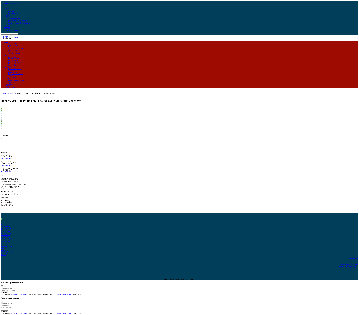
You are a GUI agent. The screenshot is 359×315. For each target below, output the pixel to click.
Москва (15, 37)
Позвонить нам (353, 258)
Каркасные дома (13, 47)
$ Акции (7, 27)
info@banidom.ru (6, 158)
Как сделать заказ (6, 253)
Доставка (7, 25)
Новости (11, 11)
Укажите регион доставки (9, 3)
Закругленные (12, 82)
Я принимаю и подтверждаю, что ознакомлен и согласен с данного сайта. (42, 294)
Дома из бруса (12, 43)
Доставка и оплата (7, 246)
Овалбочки (11, 70)
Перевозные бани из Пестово (17, 80)
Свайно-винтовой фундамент (17, 22)
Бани (6, 55)
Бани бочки (8, 67)
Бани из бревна (13, 60)
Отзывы (7, 15)
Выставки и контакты (11, 30)
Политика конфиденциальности (348, 266)
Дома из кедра (12, 45)
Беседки (7, 85)
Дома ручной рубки (14, 52)
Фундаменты (8, 84)
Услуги (6, 17)
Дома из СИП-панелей (15, 48)
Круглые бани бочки (14, 69)
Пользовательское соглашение (348, 264)
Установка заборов (14, 18)
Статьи (10, 10)
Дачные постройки (10, 87)
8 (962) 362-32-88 (6, 37)
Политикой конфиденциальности (63, 294)
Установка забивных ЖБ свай (17, 20)
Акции (3, 250)
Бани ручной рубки (14, 62)
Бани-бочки (4, 240)
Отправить (4, 292)
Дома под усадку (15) (15, 53)
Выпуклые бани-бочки (15, 74)
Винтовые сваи (6, 241)
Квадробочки (12, 72)
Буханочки (11, 79)
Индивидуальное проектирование (19, 23)
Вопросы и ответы (14, 13)
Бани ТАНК (12, 65)
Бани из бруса (12, 57)
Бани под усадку (13, 64)
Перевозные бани (10, 77)
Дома (6, 42)
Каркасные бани (13, 59)
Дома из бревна (13, 50)
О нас (6, 8)
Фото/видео (8, 28)
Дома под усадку (6, 230)
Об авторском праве (351, 268)
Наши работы (5, 245)
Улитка (10, 75)
